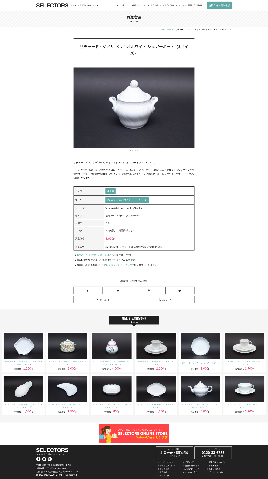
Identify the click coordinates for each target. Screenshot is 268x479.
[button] (130, 150)
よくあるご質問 (185, 5)
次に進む (163, 299)
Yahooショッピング (112, 264)
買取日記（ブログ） (217, 462)
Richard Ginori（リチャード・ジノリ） (127, 200)
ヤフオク (129, 264)
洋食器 (110, 191)
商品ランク (164, 476)
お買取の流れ (168, 5)
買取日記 (200, 5)
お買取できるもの (138, 5)
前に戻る (104, 299)
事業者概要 (213, 466)
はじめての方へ (120, 5)
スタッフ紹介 (214, 469)
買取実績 (154, 5)
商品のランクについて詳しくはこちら (96, 255)
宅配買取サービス (191, 466)
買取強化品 (164, 469)
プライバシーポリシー (218, 472)
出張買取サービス (191, 469)
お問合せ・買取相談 (219, 5)
